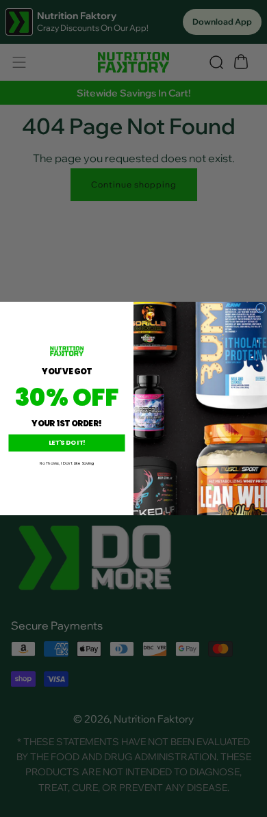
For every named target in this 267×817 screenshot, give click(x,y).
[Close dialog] (260, 308)
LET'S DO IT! (67, 443)
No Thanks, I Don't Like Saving (67, 463)
